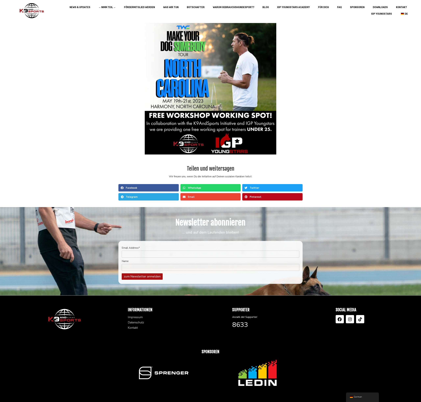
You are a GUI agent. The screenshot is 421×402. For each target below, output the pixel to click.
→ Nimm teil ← (107, 7)
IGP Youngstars (381, 13)
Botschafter (196, 7)
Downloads (380, 7)
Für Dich (323, 7)
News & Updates (80, 7)
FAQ (339, 7)
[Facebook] (340, 319)
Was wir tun (171, 7)
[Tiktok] (360, 319)
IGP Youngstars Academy (293, 7)
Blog (265, 7)
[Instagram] (350, 319)
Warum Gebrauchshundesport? (233, 7)
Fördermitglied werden (139, 7)
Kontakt (401, 7)
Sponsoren (357, 7)
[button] (148, 187)
